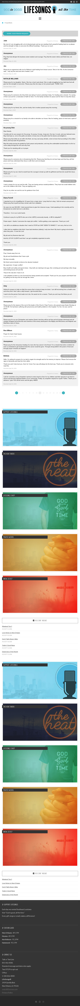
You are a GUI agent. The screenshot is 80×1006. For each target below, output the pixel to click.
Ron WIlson (8, 330)
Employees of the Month (10, 652)
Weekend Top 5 (7, 626)
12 (43, 393)
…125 (60, 390)
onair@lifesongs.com (10, 989)
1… (20, 393)
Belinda (6, 356)
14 (50, 393)
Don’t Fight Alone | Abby (10, 639)
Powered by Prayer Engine (9, 397)
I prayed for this (68, 41)
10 (36, 393)
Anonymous (8, 53)
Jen (5, 66)
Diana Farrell (8, 198)
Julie (5, 41)
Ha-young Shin (9, 128)
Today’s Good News (8, 645)
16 (57, 393)
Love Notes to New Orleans (11, 633)
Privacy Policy (7, 993)
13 (47, 393)
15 (53, 393)
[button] (40, 18)
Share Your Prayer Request (17, 33)
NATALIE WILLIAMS (11, 79)
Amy (5, 286)
